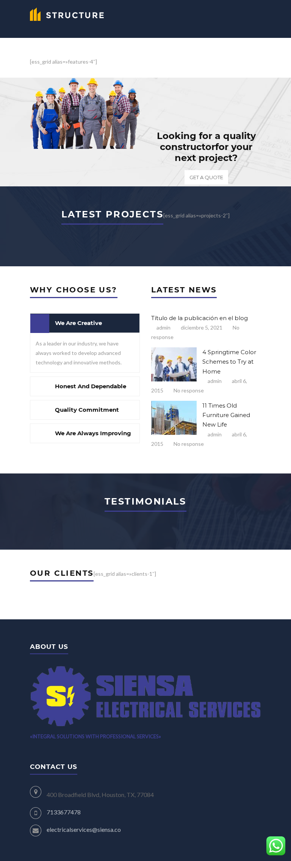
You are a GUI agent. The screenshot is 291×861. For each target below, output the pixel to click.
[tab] (85, 323)
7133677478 (64, 812)
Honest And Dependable (90, 386)
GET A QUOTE (206, 177)
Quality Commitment (87, 409)
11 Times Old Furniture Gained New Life (226, 415)
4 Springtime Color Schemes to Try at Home (229, 361)
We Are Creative (78, 323)
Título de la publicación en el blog (199, 318)
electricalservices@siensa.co (84, 829)
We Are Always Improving (93, 433)
